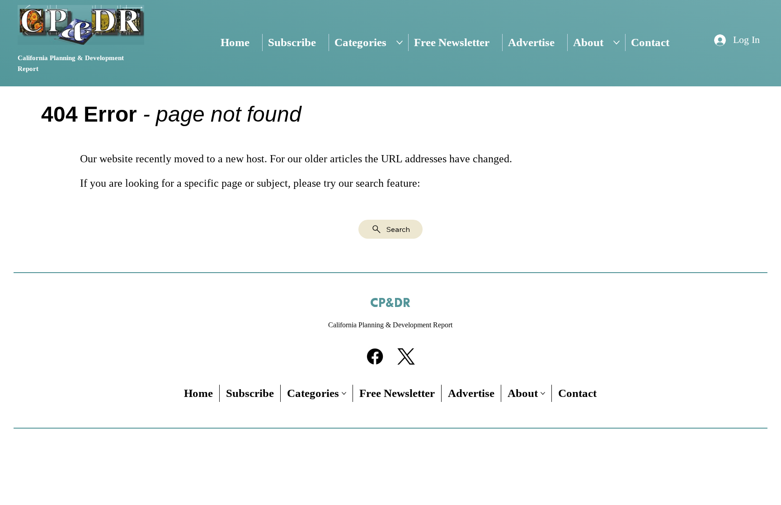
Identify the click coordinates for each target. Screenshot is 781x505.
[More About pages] (616, 42)
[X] (406, 356)
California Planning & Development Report (390, 325)
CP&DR (390, 303)
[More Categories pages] (399, 42)
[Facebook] (375, 356)
